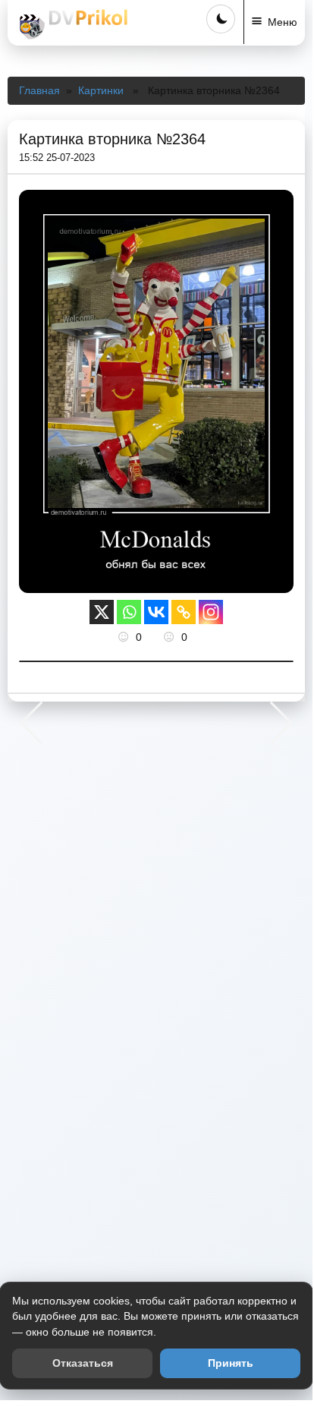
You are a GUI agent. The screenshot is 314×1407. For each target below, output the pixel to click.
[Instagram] (211, 612)
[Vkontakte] (156, 612)
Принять (230, 1363)
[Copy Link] (183, 612)
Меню (282, 22)
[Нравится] (125, 637)
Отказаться (82, 1363)
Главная (39, 90)
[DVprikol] (71, 24)
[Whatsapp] (129, 612)
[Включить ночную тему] (220, 19)
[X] (101, 612)
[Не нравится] (170, 637)
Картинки (101, 90)
